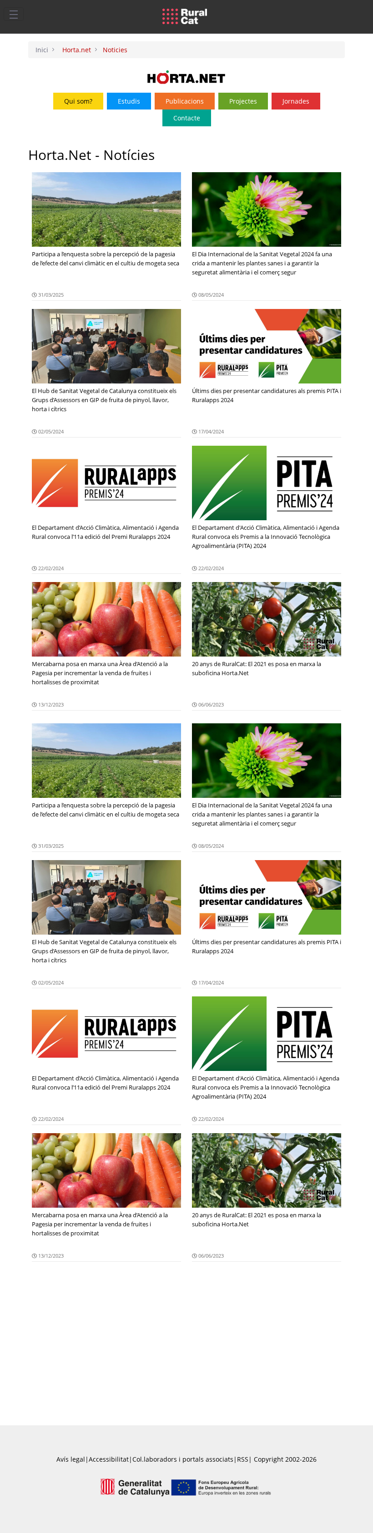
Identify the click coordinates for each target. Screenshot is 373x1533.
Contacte (186, 118)
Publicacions (185, 101)
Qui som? (78, 101)
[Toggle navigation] (14, 14)
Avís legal (70, 1459)
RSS (242, 1459)
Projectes (243, 101)
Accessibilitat (109, 1459)
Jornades (295, 101)
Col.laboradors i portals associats (182, 1459)
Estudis (129, 101)
